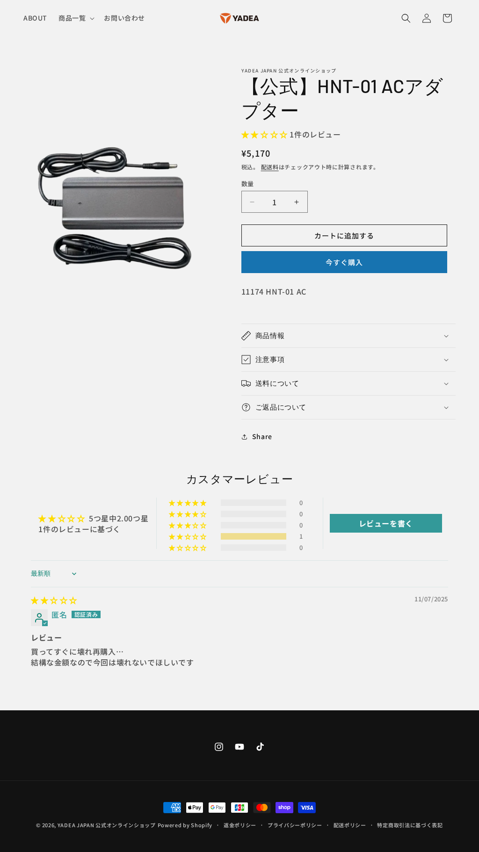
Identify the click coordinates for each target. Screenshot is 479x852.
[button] (75, 18)
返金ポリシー (240, 825)
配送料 (270, 167)
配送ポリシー (350, 825)
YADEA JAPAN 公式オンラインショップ (107, 825)
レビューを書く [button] (386, 523)
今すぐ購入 (344, 262)
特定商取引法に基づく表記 (410, 825)
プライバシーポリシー (295, 825)
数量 (247, 183)
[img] (54, 600)
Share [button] (262, 436)
